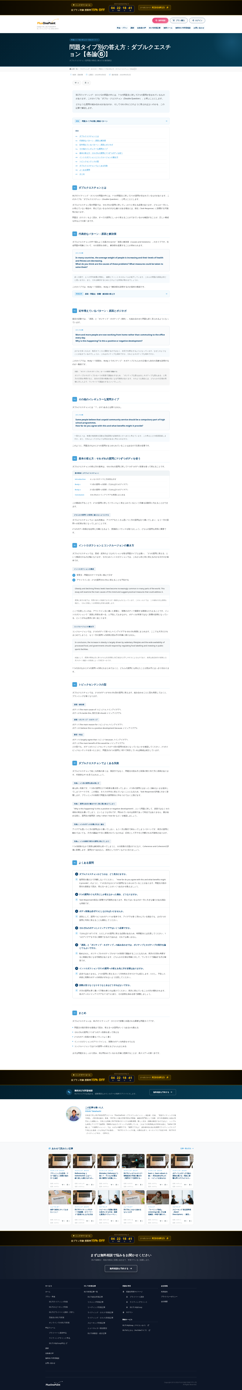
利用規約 (164, 1292)
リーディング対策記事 (96, 1307)
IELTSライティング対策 (58, 1301)
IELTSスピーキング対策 (58, 1307)
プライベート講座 (137, 1297)
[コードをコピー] (167, 7)
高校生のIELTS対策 (56, 1317)
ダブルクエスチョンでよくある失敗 (93, 165)
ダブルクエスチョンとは (89, 136)
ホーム (47, 1292)
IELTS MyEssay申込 (57, 1343)
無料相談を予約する (161, 1092)
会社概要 (164, 1301)
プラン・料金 (50, 1296)
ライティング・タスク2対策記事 (100, 1317)
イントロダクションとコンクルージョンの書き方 (98, 157)
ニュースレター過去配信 (97, 1328)
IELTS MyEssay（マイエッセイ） (135, 1325)
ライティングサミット (138, 1302)
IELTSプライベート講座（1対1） (62, 1312)
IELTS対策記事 (155, 28)
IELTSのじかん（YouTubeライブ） (135, 1330)
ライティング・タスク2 (88, 69)
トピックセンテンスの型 (89, 161)
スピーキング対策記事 (96, 1323)
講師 (132, 28)
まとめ (82, 174)
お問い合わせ (199, 28)
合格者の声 (141, 28)
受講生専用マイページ (134, 1292)
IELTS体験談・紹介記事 (97, 1333)
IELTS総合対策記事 (95, 1297)
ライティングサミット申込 (59, 1338)
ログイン (129, 1312)
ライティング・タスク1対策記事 (100, 1312)
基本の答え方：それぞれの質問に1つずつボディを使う (101, 153)
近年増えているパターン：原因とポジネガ (96, 144)
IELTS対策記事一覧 (91, 1292)
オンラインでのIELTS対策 (59, 1322)
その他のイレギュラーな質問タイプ (93, 149)
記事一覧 (74, 69)
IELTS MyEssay (136, 1307)
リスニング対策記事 (95, 1302)
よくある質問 (84, 170)
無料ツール (168, 28)
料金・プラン (122, 28)
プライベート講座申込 (58, 1333)
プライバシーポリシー (169, 1296)
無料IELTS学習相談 (183, 28)
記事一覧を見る (186, 1148)
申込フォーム (50, 1328)
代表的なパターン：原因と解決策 (92, 140)
